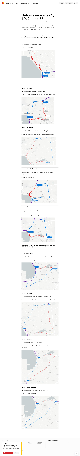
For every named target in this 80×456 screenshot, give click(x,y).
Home (23, 21)
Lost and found (39, 442)
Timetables (30, 443)
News (29, 442)
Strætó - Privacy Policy (40, 444)
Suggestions (39, 443)
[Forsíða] (3, 3)
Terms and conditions (31, 444)
